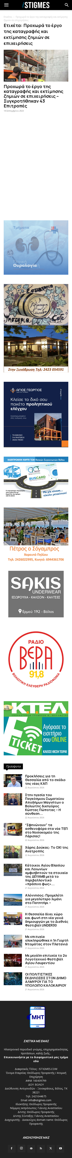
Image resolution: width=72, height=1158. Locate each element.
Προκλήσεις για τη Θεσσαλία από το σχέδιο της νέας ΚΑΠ (45, 780)
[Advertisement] (36, 175)
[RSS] (41, 1148)
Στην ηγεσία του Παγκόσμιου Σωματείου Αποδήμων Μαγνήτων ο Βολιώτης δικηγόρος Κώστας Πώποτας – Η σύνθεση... (44, 804)
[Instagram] (21, 1148)
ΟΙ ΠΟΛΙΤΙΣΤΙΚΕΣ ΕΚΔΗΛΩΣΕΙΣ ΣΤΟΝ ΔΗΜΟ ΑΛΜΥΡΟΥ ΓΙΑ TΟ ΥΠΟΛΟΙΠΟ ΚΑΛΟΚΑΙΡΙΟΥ (45, 980)
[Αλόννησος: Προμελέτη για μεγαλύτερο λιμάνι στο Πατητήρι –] (13, 899)
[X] (50, 1148)
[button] (67, 5)
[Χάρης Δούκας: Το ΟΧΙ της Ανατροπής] (13, 852)
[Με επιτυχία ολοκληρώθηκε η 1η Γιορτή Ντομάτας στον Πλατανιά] (13, 941)
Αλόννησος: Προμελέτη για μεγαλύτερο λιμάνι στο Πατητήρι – (44, 899)
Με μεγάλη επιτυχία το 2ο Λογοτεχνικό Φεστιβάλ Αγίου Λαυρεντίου (46, 959)
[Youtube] (60, 1148)
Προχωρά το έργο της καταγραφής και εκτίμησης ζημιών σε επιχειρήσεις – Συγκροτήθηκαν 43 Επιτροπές (33, 96)
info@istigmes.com (39, 1100)
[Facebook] (11, 1148)
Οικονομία (10, 80)
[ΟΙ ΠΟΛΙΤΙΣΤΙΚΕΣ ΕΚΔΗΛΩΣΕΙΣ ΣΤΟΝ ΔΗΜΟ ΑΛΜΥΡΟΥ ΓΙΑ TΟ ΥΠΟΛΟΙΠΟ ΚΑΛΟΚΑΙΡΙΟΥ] (13, 978)
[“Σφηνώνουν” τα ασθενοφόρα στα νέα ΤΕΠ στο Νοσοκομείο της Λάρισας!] (13, 829)
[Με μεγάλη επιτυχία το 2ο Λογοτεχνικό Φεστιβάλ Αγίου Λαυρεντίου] (13, 960)
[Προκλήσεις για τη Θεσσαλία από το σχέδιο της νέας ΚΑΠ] (13, 780)
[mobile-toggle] (6, 5)
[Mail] (31, 1148)
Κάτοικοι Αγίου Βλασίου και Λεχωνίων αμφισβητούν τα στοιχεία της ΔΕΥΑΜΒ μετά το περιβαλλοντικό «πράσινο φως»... (46, 874)
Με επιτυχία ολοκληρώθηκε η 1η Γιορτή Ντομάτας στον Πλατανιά (46, 940)
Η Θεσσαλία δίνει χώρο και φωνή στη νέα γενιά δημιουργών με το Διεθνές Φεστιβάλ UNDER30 (46, 919)
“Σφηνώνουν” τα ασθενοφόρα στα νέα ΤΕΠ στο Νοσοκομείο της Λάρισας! (46, 830)
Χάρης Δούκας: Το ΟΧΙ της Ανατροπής (46, 849)
